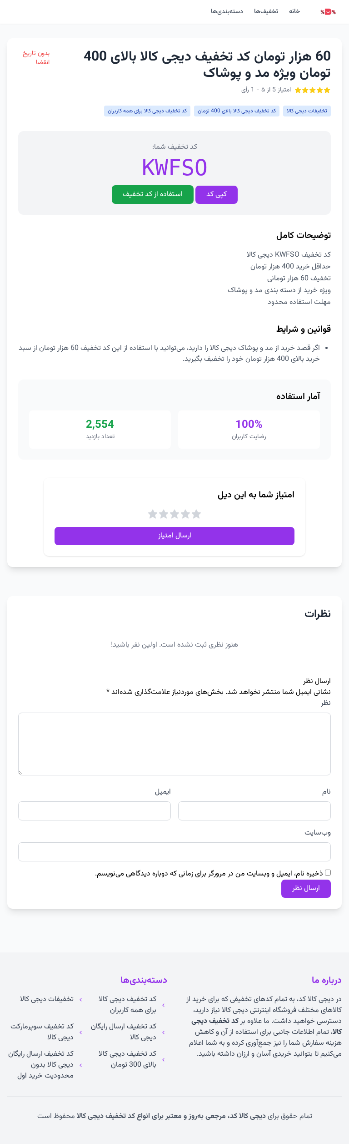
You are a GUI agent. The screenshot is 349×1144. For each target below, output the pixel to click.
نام (326, 792)
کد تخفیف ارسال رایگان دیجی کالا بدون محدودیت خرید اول (41, 1065)
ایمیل (163, 792)
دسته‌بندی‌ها (227, 11)
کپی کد (216, 194)
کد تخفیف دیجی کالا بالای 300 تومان (127, 1060)
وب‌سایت (317, 833)
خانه (294, 11)
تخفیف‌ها (266, 11)
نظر (326, 703)
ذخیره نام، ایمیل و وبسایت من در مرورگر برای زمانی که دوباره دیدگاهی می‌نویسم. (209, 874)
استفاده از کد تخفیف (153, 194)
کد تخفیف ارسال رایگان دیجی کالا (123, 1032)
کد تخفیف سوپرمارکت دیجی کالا (42, 1032)
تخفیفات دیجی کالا (47, 999)
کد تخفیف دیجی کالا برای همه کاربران (127, 1005)
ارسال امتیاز (174, 536)
